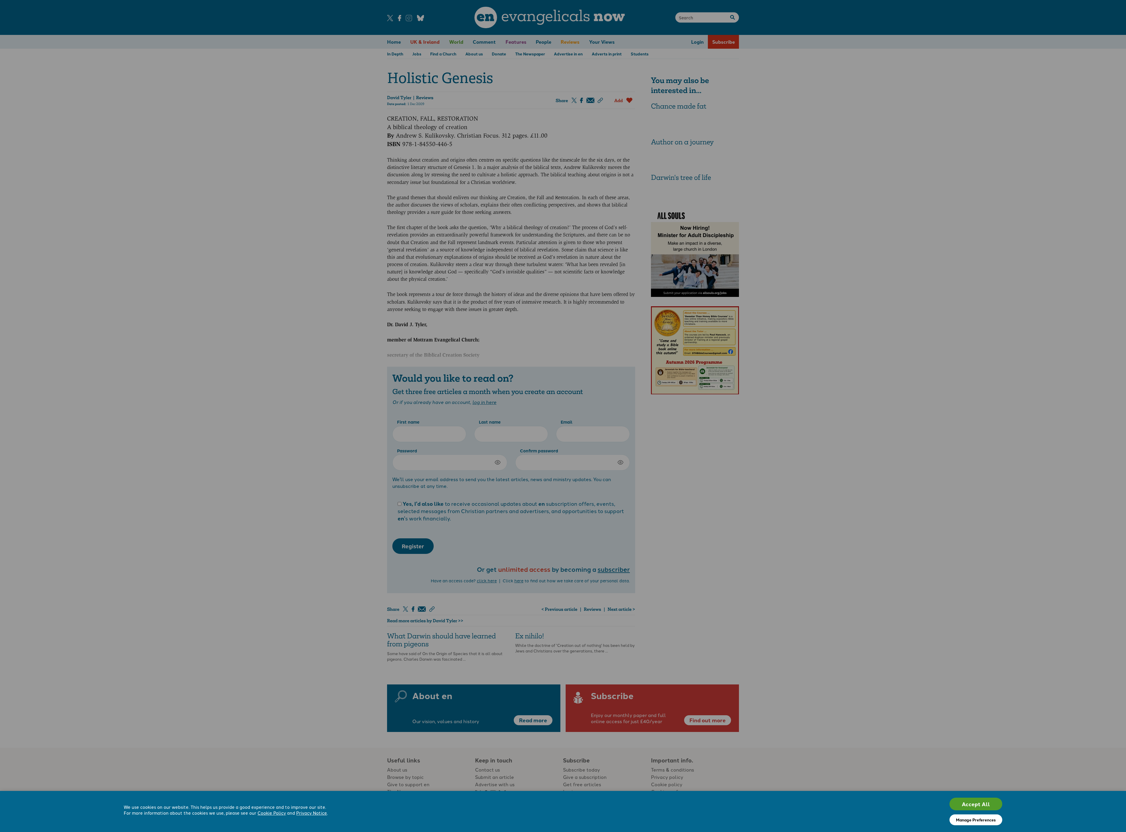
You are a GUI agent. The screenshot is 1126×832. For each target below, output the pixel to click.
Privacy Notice (311, 813)
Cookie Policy (271, 813)
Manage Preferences (976, 820)
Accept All (976, 804)
